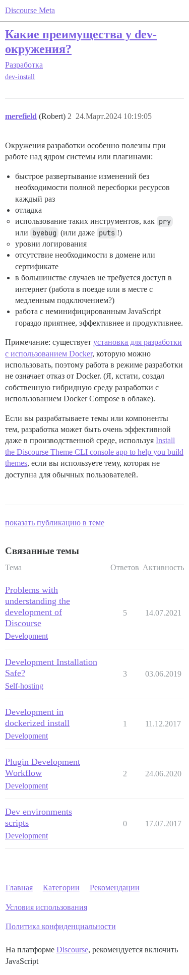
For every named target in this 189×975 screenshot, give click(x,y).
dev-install (20, 77)
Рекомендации (115, 887)
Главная (19, 887)
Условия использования (46, 907)
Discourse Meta (30, 10)
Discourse (72, 949)
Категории (61, 887)
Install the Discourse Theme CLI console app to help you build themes (94, 451)
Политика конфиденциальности (61, 926)
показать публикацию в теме (54, 522)
